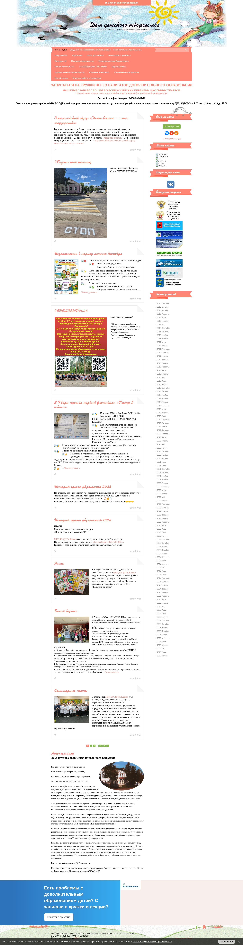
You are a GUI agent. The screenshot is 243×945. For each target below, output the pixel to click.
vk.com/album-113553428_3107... (108, 542)
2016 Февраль (163, 314)
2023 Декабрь (163, 550)
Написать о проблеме (58, 917)
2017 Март (161, 342)
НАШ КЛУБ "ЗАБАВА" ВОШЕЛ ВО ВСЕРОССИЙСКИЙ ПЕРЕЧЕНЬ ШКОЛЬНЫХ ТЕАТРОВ (121, 90)
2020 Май (161, 444)
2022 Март (161, 490)
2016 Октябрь (163, 332)
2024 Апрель (162, 564)
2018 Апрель (162, 374)
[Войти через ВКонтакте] (167, 133)
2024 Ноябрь (162, 585)
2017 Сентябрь (163, 349)
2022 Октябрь (163, 508)
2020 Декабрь (163, 458)
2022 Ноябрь (162, 511)
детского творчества (125, 24)
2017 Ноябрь (162, 356)
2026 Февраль (163, 638)
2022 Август (162, 501)
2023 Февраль (163, 522)
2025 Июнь (161, 610)
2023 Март (161, 525)
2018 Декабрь (163, 399)
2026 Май (161, 649)
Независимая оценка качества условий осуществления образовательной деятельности (121, 93)
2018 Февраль (163, 367)
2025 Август (162, 617)
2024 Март (161, 561)
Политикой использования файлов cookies (152, 941)
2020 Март (161, 437)
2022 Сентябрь (163, 504)
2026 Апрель (162, 645)
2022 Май (161, 497)
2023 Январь (162, 518)
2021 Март (161, 462)
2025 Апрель (162, 603)
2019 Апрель (162, 413)
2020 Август (162, 448)
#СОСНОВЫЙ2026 (71, 310)
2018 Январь (162, 363)
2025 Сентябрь (163, 621)
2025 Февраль (163, 596)
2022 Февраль (163, 487)
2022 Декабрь (163, 515)
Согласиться (226, 941)
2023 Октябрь (163, 543)
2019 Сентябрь (163, 420)
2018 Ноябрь (162, 395)
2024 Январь (162, 554)
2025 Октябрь (163, 624)
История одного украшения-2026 (82, 520)
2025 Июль (161, 613)
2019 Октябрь (163, 423)
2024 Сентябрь (163, 578)
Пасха (59, 563)
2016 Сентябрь (163, 328)
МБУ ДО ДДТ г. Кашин (65, 539)
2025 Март (161, 599)
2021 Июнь (161, 465)
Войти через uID (172, 126)
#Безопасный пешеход (72, 162)
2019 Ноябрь (162, 427)
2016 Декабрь (163, 339)
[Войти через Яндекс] (171, 133)
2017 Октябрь (163, 353)
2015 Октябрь (163, 307)
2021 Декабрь (163, 480)
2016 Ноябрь (162, 335)
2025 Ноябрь (162, 628)
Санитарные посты (70, 690)
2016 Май (161, 325)
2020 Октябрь (163, 451)
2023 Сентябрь (163, 539)
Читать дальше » (89, 292)
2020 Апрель (162, 441)
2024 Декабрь (163, 589)
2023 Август (162, 536)
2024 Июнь (161, 571)
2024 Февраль (163, 557)
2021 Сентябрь (163, 469)
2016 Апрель (162, 321)
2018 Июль (161, 381)
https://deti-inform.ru (113, 138)
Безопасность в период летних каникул (88, 253)
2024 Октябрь (163, 582)
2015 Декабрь (163, 310)
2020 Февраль (163, 434)
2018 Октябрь (163, 391)
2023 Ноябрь (162, 547)
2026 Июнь (161, 652)
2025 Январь (162, 592)
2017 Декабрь (163, 360)
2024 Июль (161, 575)
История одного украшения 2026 (82, 486)
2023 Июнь (161, 529)
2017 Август (162, 346)
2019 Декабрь (163, 430)
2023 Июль (161, 532)
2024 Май (161, 568)
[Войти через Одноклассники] (176, 133)
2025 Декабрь (163, 631)
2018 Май (161, 377)
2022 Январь (162, 483)
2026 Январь (162, 635)
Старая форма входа (172, 139)
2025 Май (161, 606)
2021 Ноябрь (162, 476)
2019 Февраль (163, 406)
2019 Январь (162, 402)
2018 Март (161, 370)
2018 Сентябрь (163, 388)
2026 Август (162, 656)
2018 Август (162, 384)
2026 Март (161, 642)
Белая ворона (65, 611)
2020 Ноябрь (162, 455)
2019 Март (161, 409)
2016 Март (161, 317)
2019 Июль (161, 416)
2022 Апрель (162, 494)
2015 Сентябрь (163, 303)
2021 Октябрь (163, 473)
